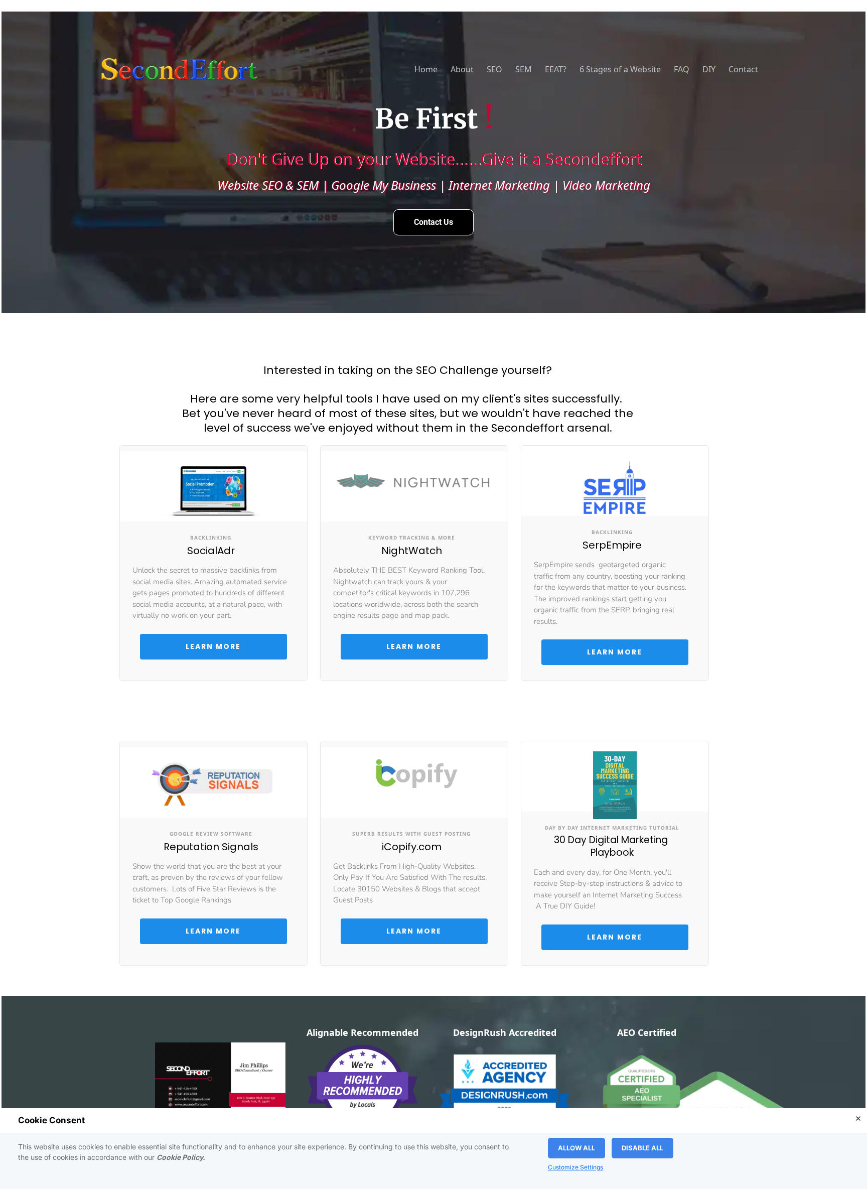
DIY (708, 69)
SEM (523, 69)
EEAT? (555, 69)
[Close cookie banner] (858, 1118)
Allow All (576, 1148)
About (462, 69)
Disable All (642, 1148)
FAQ (681, 69)
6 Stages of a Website (620, 69)
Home (426, 69)
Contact (743, 69)
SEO (494, 69)
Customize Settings (575, 1167)
